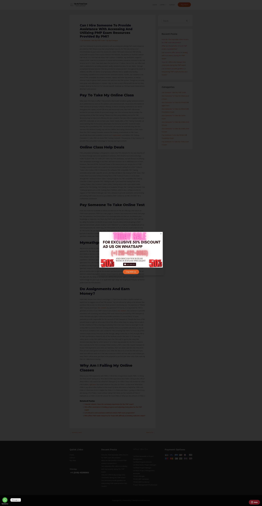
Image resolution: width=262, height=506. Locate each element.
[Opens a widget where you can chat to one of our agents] (254, 502)
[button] (161, 233)
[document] (131, 253)
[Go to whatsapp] (4, 500)
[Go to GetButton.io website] (5, 504)
